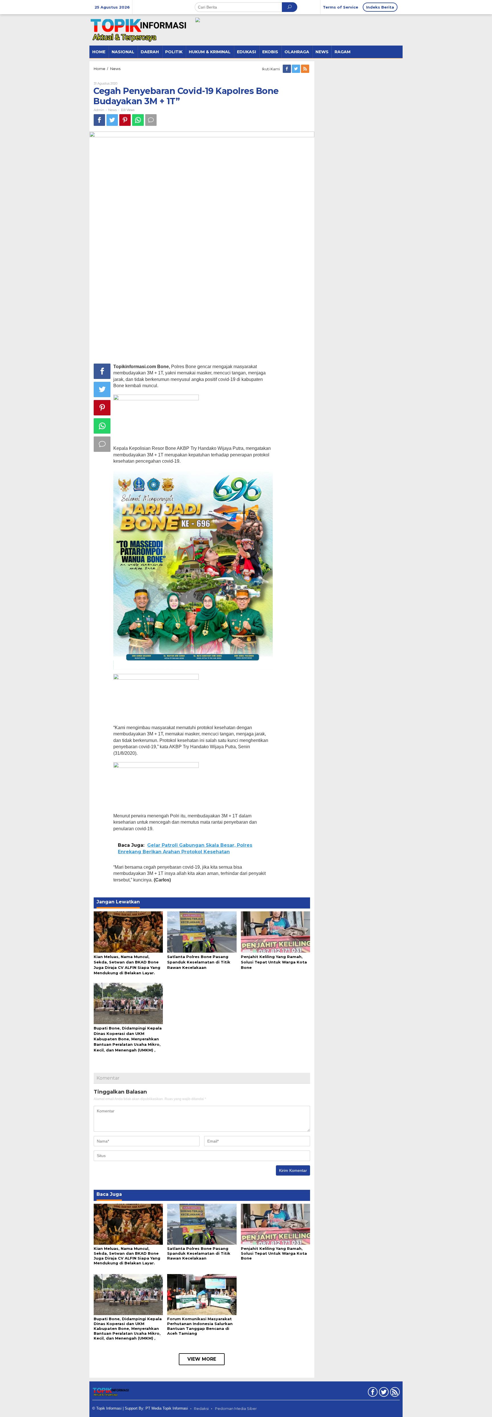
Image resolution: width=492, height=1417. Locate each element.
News (112, 110)
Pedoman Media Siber (236, 1408)
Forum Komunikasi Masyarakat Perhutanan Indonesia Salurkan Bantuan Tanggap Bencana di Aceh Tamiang (200, 1326)
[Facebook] (287, 68)
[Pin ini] (125, 120)
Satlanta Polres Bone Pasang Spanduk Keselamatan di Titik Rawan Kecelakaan (198, 962)
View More (201, 1359)
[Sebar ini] (99, 120)
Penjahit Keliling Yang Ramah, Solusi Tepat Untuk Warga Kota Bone (274, 962)
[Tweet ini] (112, 120)
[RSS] (305, 68)
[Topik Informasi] (139, 29)
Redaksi (201, 1408)
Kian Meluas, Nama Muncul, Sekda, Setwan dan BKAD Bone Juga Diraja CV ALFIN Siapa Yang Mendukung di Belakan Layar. (127, 1255)
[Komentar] (151, 120)
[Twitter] (296, 68)
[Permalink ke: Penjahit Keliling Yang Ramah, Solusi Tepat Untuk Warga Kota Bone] (275, 931)
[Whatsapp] (138, 120)
